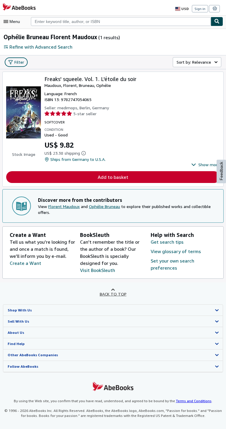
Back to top (113, 293)
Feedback (221, 171)
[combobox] (121, 21)
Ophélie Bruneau (104, 206)
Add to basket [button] (113, 177)
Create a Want (25, 263)
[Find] (217, 21)
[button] (205, 165)
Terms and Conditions (194, 401)
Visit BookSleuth (97, 270)
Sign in (200, 8)
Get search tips (167, 242)
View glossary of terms (176, 251)
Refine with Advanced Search (40, 47)
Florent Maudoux (64, 206)
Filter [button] (19, 62)
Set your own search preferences (172, 264)
